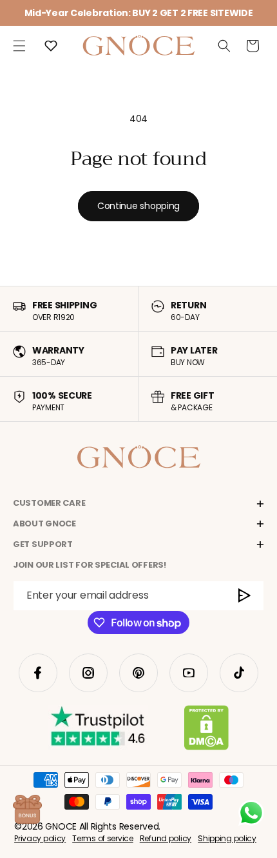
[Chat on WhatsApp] (251, 813)
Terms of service (102, 838)
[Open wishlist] (50, 45)
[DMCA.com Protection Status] (206, 730)
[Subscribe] (245, 596)
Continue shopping (138, 205)
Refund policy (165, 838)
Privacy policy (40, 838)
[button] (19, 46)
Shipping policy (227, 838)
